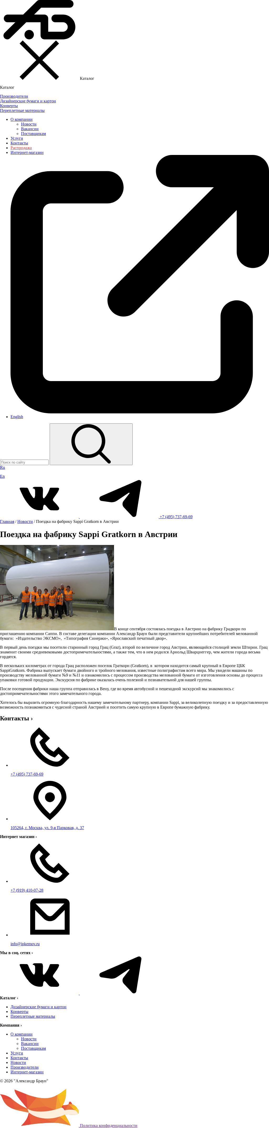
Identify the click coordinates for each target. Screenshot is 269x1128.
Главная (7, 521)
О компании (22, 119)
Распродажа (21, 147)
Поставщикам (33, 133)
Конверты (19, 1011)
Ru (2, 467)
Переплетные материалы (33, 1016)
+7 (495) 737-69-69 (176, 516)
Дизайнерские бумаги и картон (38, 1007)
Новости (29, 124)
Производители (25, 1067)
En (2, 476)
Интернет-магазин (27, 1072)
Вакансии (30, 129)
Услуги (17, 138)
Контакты (19, 143)
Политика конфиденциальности (108, 1125)
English (17, 416)
